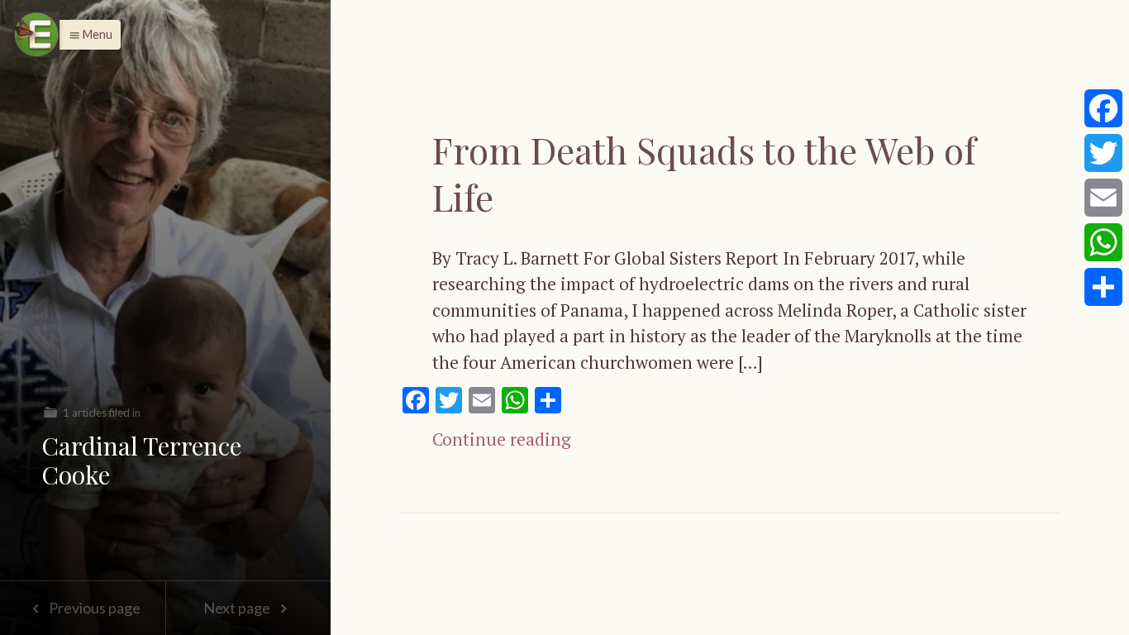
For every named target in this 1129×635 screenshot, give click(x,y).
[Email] (1103, 197)
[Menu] (36, 35)
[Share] (1103, 287)
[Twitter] (1103, 153)
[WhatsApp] (1103, 242)
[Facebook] (1103, 108)
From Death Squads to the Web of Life (704, 173)
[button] (86, 35)
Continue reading (501, 439)
